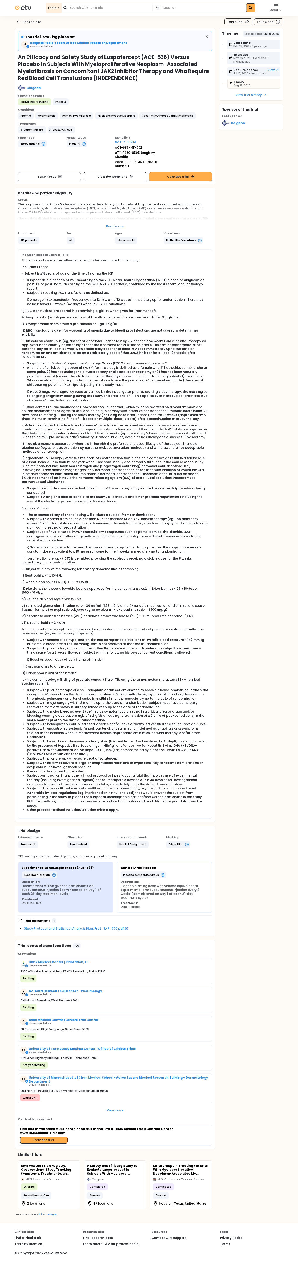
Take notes (46, 176)
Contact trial (178, 176)
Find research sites (98, 1238)
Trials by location (28, 1244)
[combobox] (109, 8)
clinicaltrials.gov (46, 1214)
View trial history (249, 95)
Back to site (31, 22)
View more (115, 1110)
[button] (26, 115)
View (271, 70)
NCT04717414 (125, 142)
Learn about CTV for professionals (110, 1244)
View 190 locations (112, 176)
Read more (115, 226)
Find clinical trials (28, 1238)
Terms (225, 1244)
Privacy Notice (231, 1238)
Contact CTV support (169, 1238)
